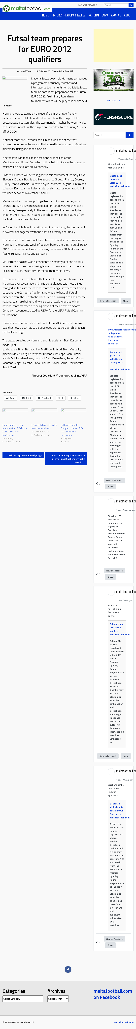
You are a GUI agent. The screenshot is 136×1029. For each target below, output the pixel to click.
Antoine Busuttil (64, 71)
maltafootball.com (87, 5)
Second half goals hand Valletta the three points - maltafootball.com (120, 360)
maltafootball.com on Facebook (113, 994)
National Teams (98, 15)
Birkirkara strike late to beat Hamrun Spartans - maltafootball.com (120, 810)
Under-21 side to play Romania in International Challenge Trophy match (67, 459)
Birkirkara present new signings (23, 455)
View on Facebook (108, 300)
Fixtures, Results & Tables (68, 15)
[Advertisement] (114, 45)
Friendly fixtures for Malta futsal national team (44, 426)
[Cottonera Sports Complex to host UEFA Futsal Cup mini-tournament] (73, 415)
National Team (24, 71)
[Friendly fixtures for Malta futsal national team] (44, 415)
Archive (116, 15)
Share (125, 301)
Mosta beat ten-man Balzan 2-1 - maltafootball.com (120, 181)
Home (45, 15)
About (128, 15)
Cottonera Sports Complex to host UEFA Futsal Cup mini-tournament (72, 430)
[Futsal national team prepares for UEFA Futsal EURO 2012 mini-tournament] (15, 415)
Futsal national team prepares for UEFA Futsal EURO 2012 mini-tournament (14, 430)
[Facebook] (68, 969)
